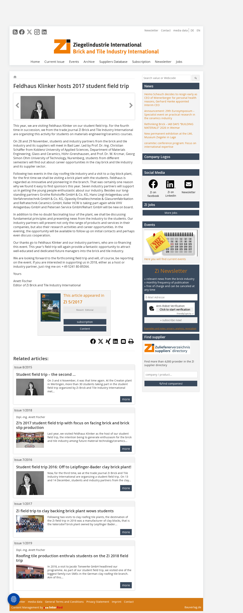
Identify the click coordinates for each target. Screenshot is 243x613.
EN (198, 30)
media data (180, 30)
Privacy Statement (97, 601)
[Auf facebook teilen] (93, 343)
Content (85, 328)
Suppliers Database (113, 61)
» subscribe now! (171, 320)
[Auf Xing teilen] (108, 343)
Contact (166, 30)
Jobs (179, 61)
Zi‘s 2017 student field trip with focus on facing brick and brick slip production (72, 425)
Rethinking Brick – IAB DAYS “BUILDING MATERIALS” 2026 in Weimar (168, 125)
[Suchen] (195, 78)
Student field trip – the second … (46, 374)
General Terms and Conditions (64, 601)
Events (74, 61)
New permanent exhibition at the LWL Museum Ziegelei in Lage (168, 135)
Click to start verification (175, 309)
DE (192, 30)
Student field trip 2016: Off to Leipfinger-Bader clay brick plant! (73, 466)
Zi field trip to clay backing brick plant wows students (65, 510)
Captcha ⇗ (185, 313)
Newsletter (151, 30)
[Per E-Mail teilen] (123, 341)
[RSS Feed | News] (15, 32)
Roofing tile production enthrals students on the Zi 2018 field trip (72, 558)
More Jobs (171, 213)
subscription (85, 322)
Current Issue (54, 61)
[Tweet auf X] (100, 343)
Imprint (116, 601)
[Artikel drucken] (131, 341)
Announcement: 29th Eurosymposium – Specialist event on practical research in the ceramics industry (169, 114)
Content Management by (27, 607)
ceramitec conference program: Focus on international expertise (170, 144)
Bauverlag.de (193, 607)
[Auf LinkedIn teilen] (116, 343)
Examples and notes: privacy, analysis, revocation (170, 328)
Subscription (141, 61)
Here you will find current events (165, 259)
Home (35, 61)
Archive (89, 61)
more (126, 399)
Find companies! (172, 383)
